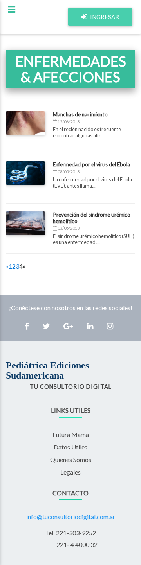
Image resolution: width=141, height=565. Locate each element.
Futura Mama (70, 434)
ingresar (104, 16)
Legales (70, 472)
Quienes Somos (70, 459)
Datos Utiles (70, 447)
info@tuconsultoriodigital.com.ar (70, 516)
